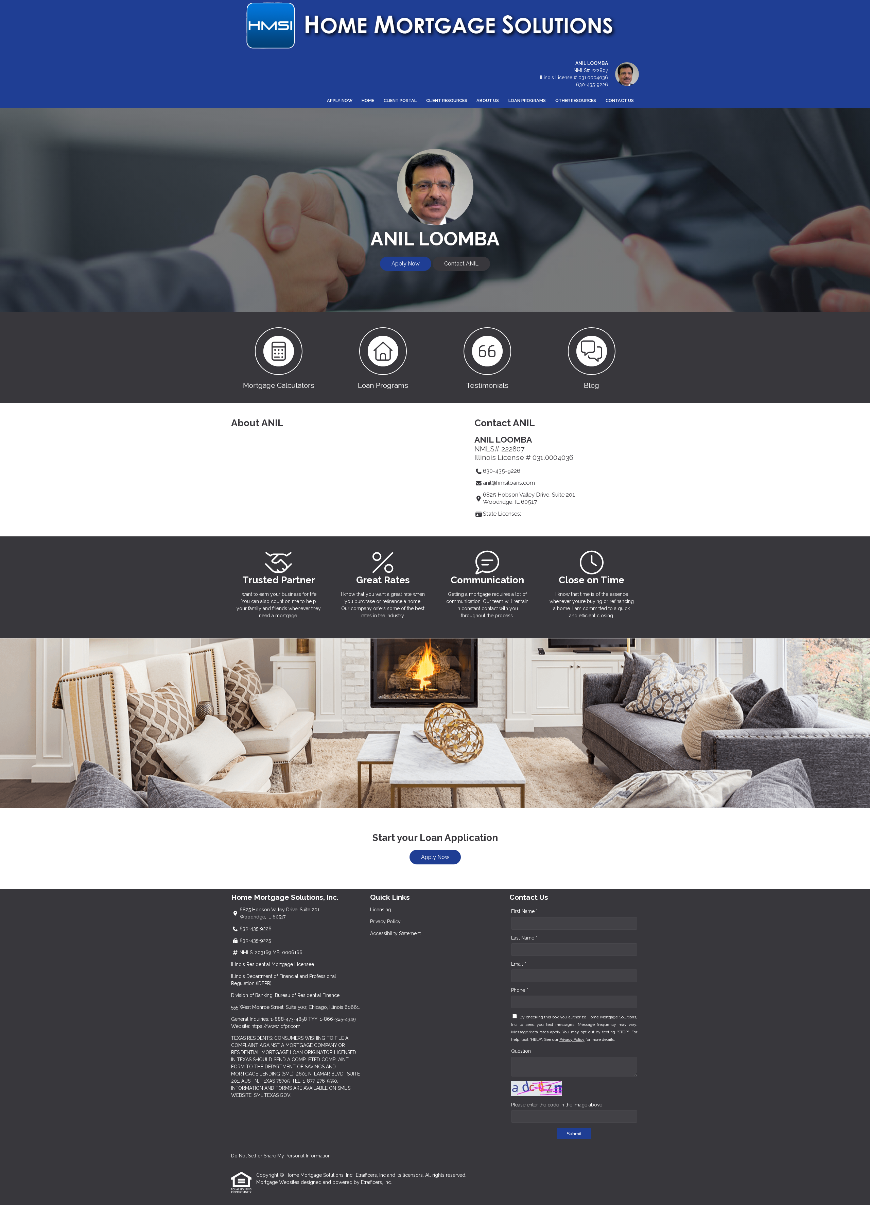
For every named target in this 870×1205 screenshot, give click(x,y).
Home (368, 100)
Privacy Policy (385, 921)
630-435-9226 (592, 84)
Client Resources (446, 100)
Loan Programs (527, 100)
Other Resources (575, 100)
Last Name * (524, 938)
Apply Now (339, 100)
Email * (518, 964)
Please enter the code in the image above (556, 1104)
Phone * (519, 990)
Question (521, 1051)
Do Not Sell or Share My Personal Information (281, 1155)
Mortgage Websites (278, 1182)
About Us (487, 100)
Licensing (380, 909)
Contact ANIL (461, 263)
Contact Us (620, 100)
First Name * (524, 911)
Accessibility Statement (395, 933)
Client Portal (400, 100)
